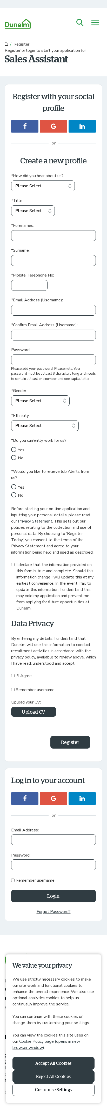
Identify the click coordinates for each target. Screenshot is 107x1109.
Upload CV (33, 711)
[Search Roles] (80, 23)
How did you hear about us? (37, 176)
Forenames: (22, 225)
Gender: (19, 391)
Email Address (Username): (37, 300)
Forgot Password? (54, 912)
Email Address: (25, 830)
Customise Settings (53, 1089)
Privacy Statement (35, 521)
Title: (17, 201)
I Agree (24, 676)
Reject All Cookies (53, 1076)
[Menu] (95, 23)
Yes (21, 450)
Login (53, 895)
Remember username (35, 690)
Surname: (20, 250)
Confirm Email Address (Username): (44, 325)
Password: (20, 350)
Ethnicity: (20, 415)
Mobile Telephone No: (32, 275)
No (20, 458)
